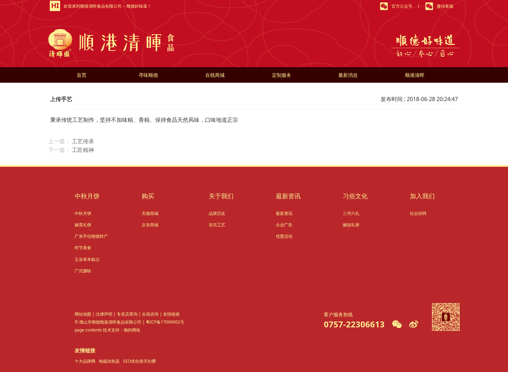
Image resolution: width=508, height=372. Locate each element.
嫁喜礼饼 (83, 225)
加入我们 (422, 196)
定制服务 (281, 75)
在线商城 (215, 75)
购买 (148, 196)
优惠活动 (284, 236)
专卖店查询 (127, 314)
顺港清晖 (414, 75)
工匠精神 (83, 150)
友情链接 (171, 314)
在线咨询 (150, 314)
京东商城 (150, 225)
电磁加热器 (109, 361)
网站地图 (83, 314)
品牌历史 (217, 213)
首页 (81, 75)
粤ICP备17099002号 (165, 322)
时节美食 (83, 248)
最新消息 (348, 75)
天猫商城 (150, 213)
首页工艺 (217, 225)
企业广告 (284, 225)
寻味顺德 (148, 75)
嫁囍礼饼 (351, 225)
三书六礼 (351, 213)
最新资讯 (288, 196)
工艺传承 (83, 141)
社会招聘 (418, 213)
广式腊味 (83, 271)
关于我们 (221, 196)
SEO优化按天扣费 (139, 361)
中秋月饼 (87, 196)
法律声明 (104, 314)
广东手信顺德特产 (91, 236)
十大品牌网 (85, 361)
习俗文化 (355, 196)
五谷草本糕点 (87, 259)
